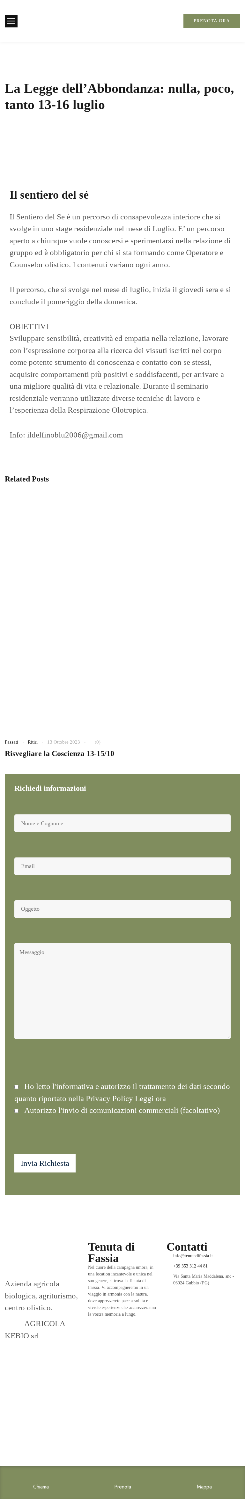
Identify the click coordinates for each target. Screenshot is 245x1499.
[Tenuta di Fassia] (53, 21)
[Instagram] (178, 1322)
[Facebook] (168, 1322)
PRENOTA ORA (212, 20)
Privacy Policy (28, 1455)
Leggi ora (150, 1098)
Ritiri (33, 742)
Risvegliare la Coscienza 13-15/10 (59, 753)
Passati (11, 742)
